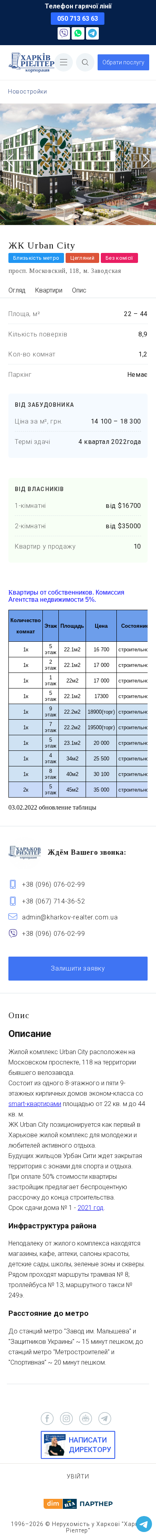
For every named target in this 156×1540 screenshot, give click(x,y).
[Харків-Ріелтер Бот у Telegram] (144, 1524)
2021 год (91, 1208)
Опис (79, 290)
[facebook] (47, 1418)
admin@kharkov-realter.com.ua (70, 917)
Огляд (17, 290)
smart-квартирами (34, 1104)
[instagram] (66, 1418)
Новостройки (27, 91)
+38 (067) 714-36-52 (53, 901)
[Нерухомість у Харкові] (31, 63)
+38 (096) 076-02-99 (53, 884)
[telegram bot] (85, 1418)
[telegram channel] (104, 1418)
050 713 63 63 (77, 18)
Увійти (78, 1476)
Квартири (48, 290)
